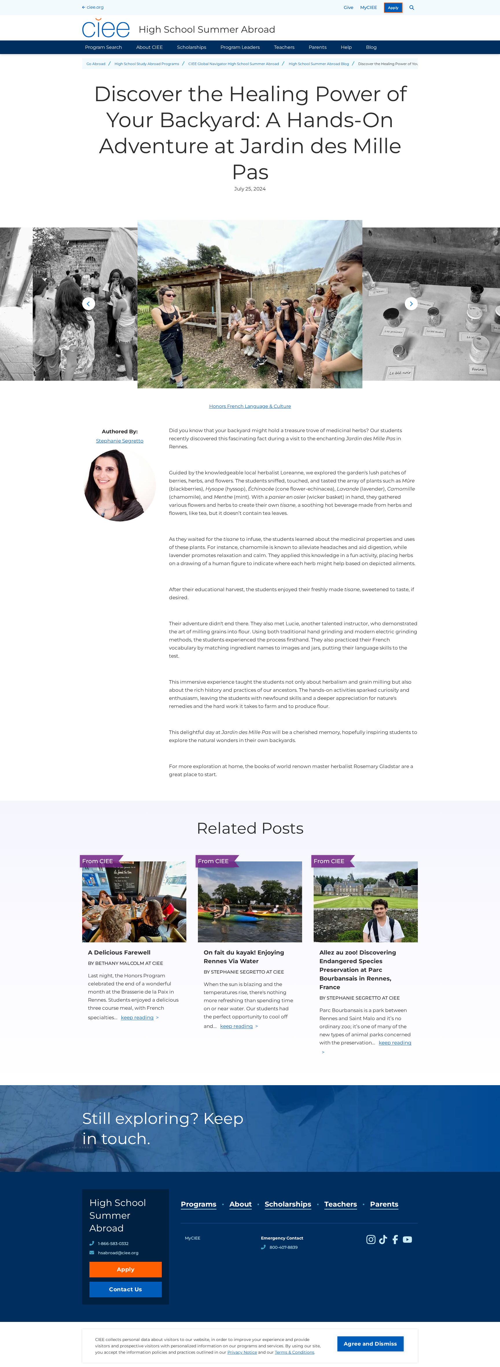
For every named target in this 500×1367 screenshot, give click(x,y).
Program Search (103, 47)
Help (346, 47)
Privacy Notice (242, 1352)
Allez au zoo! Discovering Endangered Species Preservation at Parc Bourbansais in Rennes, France (357, 970)
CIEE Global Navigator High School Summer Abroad (233, 64)
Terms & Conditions (294, 1352)
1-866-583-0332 (113, 1243)
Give (348, 7)
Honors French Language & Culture (250, 406)
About (240, 1204)
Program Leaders (240, 47)
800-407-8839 (284, 1247)
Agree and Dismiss (370, 1344)
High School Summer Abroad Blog (319, 64)
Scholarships (191, 47)
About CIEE (149, 47)
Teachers (284, 47)
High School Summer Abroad (117, 1215)
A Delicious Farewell (119, 952)
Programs (198, 1204)
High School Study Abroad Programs (147, 64)
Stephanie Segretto (120, 441)
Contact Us (125, 1289)
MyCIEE (368, 7)
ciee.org (95, 7)
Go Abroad (96, 64)
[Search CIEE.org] (412, 7)
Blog (371, 47)
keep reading (137, 1017)
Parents (318, 47)
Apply (393, 7)
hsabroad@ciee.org (118, 1252)
